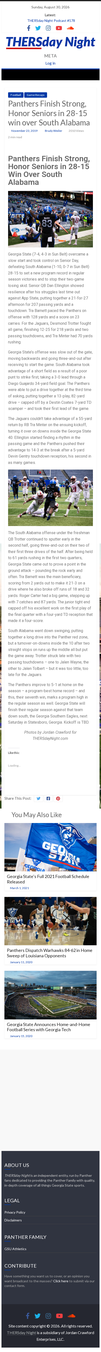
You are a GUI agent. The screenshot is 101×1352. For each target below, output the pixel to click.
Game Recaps (36, 95)
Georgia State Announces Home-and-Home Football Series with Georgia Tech (48, 1027)
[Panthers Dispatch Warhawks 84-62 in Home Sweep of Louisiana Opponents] (50, 900)
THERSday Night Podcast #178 (51, 20)
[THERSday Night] (9, 74)
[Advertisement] (50, 1100)
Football (16, 95)
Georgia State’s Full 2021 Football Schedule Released (48, 879)
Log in (50, 63)
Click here (60, 1281)
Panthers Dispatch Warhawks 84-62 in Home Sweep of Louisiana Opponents (49, 952)
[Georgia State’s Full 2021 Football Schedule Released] (50, 826)
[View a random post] (92, 74)
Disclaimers (13, 1220)
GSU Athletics (15, 1249)
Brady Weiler (54, 131)
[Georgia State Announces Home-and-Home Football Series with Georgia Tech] (50, 974)
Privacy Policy (14, 1212)
